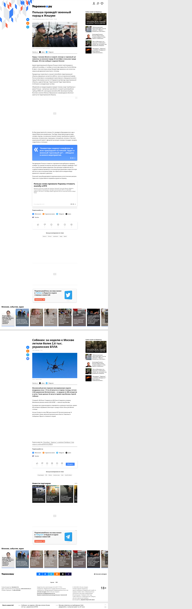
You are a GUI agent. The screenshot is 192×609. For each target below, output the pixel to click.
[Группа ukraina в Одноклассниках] (57, 574)
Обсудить (70, 464)
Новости (44, 236)
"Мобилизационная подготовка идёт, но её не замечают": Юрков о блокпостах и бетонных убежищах (99, 29)
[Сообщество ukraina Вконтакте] (39, 574)
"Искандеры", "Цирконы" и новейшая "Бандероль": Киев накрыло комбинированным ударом (99, 50)
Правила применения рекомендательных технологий (52, 595)
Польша (49, 236)
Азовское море (56, 475)
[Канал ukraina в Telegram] (51, 574)
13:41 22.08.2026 (35, 350)
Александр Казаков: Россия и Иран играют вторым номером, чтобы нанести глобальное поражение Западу (98, 36)
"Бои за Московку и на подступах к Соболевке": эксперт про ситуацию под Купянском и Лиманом (99, 43)
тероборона (55, 236)
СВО (46, 475)
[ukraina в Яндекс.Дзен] (63, 574)
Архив (52, 582)
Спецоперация (41, 475)
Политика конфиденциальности (46, 593)
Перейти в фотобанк (46, 48)
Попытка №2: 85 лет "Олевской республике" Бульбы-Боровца (96, 22)
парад (61, 236)
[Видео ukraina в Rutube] (68, 574)
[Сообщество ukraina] (45, 574)
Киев (62, 475)
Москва (50, 475)
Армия (65, 236)
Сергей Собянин (68, 475)
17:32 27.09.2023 (35, 19)
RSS (57, 582)
